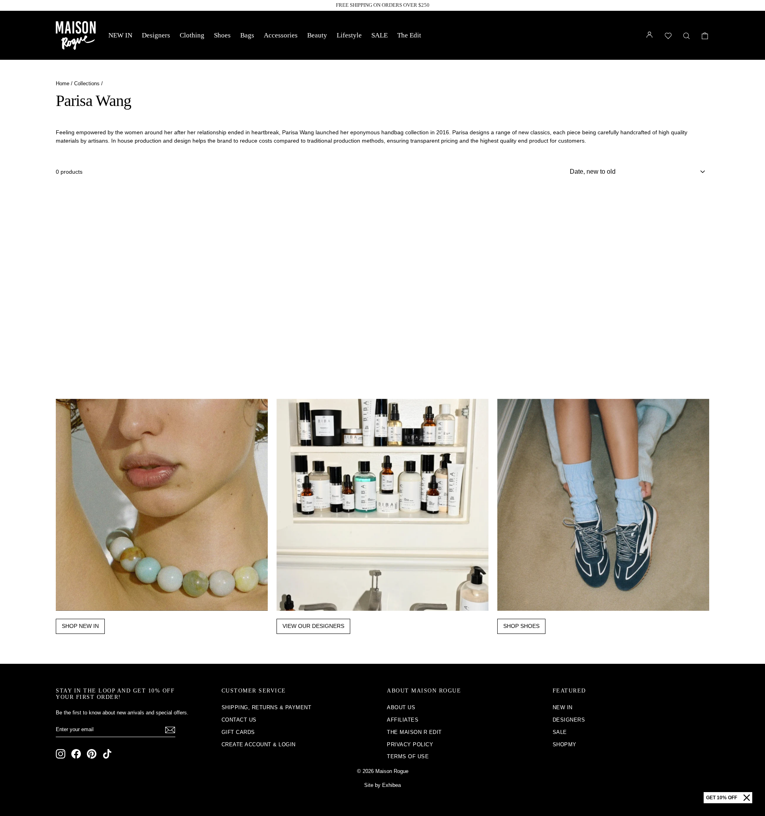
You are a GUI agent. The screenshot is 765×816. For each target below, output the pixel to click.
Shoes (222, 35)
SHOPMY (565, 744)
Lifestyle (349, 35)
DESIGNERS (569, 720)
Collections (87, 83)
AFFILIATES (402, 720)
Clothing (192, 35)
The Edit (409, 35)
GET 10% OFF (721, 797)
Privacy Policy (410, 744)
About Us (401, 707)
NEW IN (120, 35)
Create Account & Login (259, 744)
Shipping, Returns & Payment (267, 707)
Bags (247, 35)
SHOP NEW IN (80, 626)
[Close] (746, 797)
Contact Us (239, 720)
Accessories (281, 35)
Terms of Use (408, 756)
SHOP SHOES (521, 626)
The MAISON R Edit (414, 732)
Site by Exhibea (382, 785)
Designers (156, 35)
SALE (379, 35)
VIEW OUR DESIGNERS (313, 626)
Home (62, 83)
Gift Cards (238, 732)
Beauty (317, 35)
